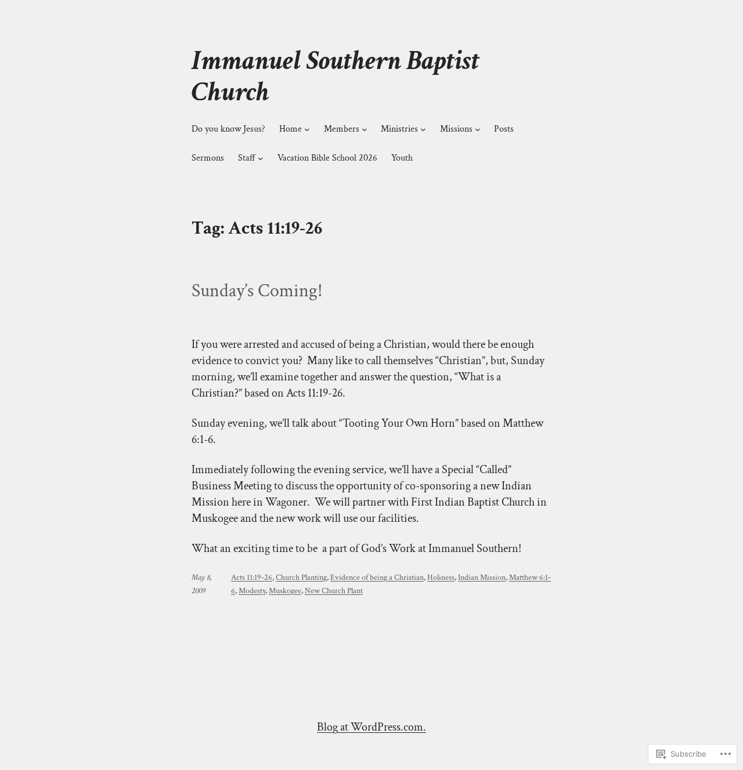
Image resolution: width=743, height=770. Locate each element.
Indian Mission (482, 577)
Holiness (441, 577)
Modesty (252, 590)
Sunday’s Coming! (257, 291)
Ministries (399, 129)
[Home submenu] (307, 129)
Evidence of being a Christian (377, 577)
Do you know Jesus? (228, 129)
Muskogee (285, 590)
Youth (402, 158)
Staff (246, 158)
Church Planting (301, 577)
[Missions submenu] (478, 129)
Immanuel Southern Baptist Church (335, 76)
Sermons (208, 158)
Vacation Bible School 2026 (327, 158)
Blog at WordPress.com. (371, 727)
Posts (504, 129)
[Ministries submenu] (423, 129)
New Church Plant (334, 590)
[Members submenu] (364, 129)
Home (290, 129)
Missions (456, 129)
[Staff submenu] (261, 158)
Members (341, 129)
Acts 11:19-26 (251, 577)
